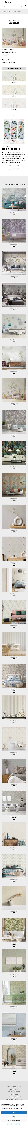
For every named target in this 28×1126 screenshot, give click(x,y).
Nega (14, 1116)
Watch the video (14, 165)
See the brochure (14, 169)
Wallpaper (7, 11)
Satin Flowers (13, 11)
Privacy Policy (17, 1124)
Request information (14, 115)
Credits (14, 1098)
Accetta (14, 1112)
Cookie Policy (10, 1124)
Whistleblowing (14, 1094)
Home (3, 11)
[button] (26, 1101)
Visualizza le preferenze (14, 1120)
